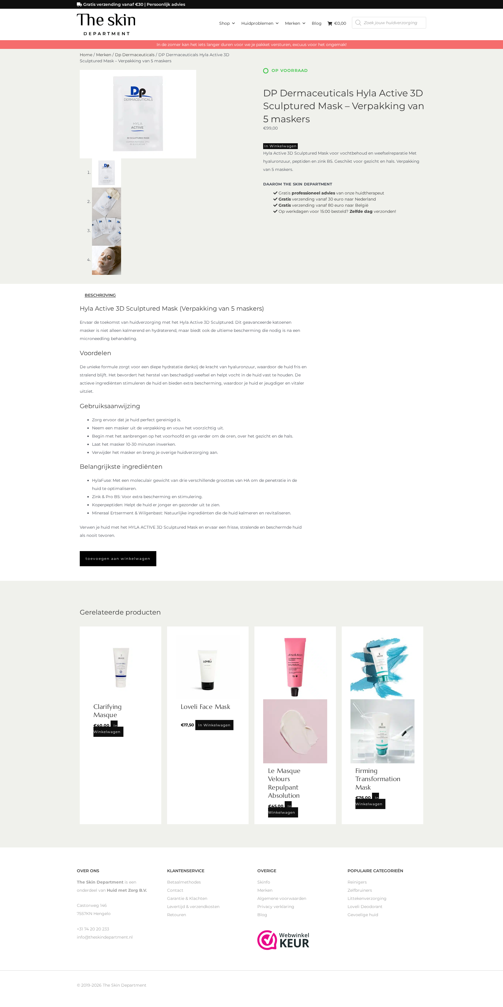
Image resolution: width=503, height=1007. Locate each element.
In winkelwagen (280, 146)
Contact (175, 890)
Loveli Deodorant (365, 906)
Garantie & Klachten (187, 898)
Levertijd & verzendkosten (193, 906)
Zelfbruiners (360, 890)
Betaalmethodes (184, 882)
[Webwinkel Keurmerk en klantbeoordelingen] (283, 939)
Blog (317, 23)
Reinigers (357, 882)
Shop (224, 23)
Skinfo (263, 882)
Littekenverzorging (367, 898)
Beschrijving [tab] (100, 295)
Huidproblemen (257, 23)
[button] (118, 558)
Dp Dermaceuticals (135, 54)
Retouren (176, 914)
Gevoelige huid (363, 914)
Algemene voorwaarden (281, 898)
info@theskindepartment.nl (105, 937)
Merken (292, 23)
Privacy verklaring (275, 906)
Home (86, 54)
